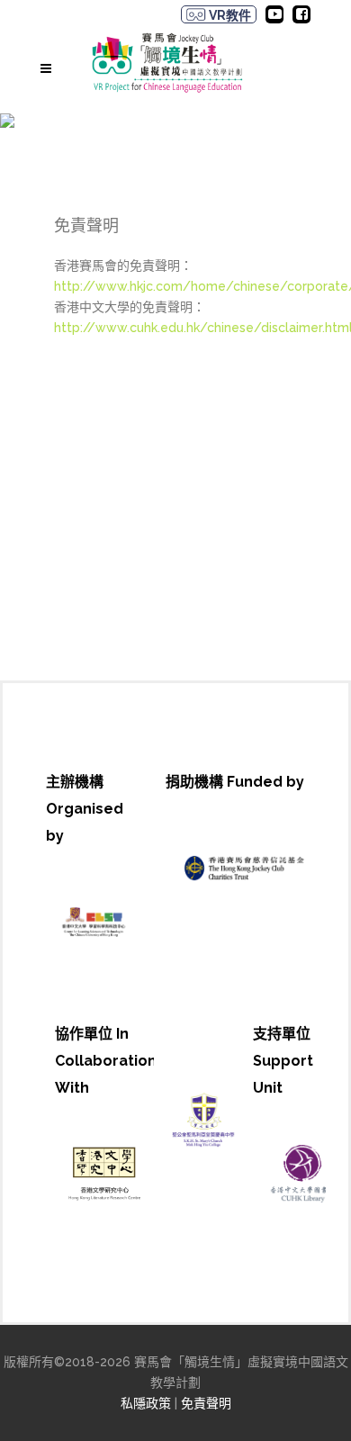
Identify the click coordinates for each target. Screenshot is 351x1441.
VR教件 (228, 15)
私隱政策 (146, 1403)
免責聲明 (206, 1403)
